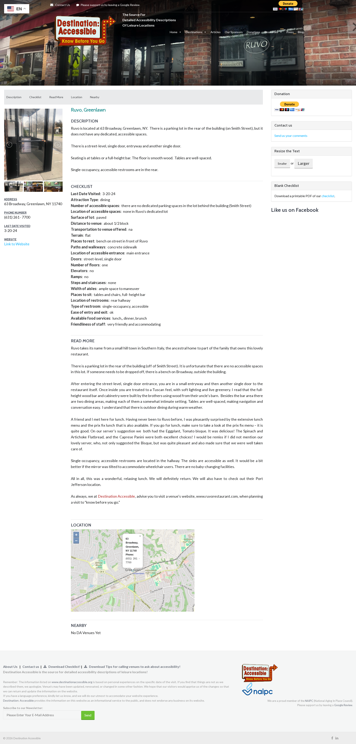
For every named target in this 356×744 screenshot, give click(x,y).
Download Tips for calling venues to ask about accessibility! (133, 666)
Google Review (343, 705)
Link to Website (16, 244)
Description (13, 97)
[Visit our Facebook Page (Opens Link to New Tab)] (332, 738)
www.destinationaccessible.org (72, 682)
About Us (10, 666)
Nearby (94, 97)
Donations (253, 32)
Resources (271, 32)
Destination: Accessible (18, 700)
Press (290, 32)
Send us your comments (290, 135)
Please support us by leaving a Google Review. (110, 5)
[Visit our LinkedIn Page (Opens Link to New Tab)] (336, 738)
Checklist (35, 97)
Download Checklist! (64, 666)
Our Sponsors (234, 32)
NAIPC (309, 700)
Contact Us (62, 5)
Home (173, 32)
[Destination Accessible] (86, 19)
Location (76, 97)
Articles (216, 32)
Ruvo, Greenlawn (88, 110)
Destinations (194, 32)
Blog (301, 32)
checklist (328, 196)
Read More (56, 97)
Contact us (30, 666)
